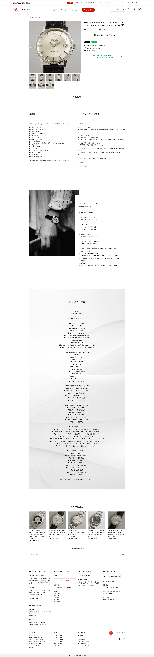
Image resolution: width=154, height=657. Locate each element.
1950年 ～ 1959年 (58, 635)
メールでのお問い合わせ (111, 576)
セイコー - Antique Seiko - (36, 639)
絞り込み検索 (88, 10)
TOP (30, 17)
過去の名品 (32, 647)
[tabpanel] (55, 47)
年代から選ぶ (63, 10)
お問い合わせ (138, 2)
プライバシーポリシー (84, 645)
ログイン (128, 11)
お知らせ (123, 2)
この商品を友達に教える (92, 48)
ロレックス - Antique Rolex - (37, 635)
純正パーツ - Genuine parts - (37, 643)
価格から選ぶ (74, 10)
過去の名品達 (36, 17)
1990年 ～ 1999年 (58, 643)
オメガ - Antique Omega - (36, 637)
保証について (130, 2)
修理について (103, 2)
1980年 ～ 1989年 (58, 641)
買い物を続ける (89, 50)
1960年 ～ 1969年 (58, 637)
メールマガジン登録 (83, 641)
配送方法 (110, 2)
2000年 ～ (56, 645)
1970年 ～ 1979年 (58, 639)
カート (139, 10)
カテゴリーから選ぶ (51, 10)
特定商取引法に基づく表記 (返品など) (95, 45)
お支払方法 (116, 2)
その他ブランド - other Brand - (37, 641)
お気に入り (134, 11)
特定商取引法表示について (85, 643)
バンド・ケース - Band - (35, 645)
